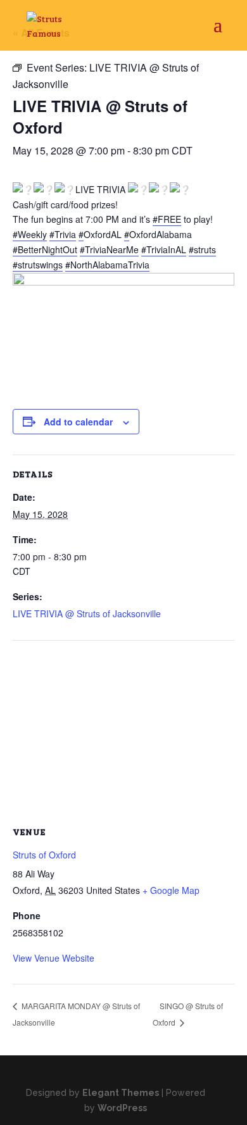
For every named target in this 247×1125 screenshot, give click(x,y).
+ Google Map (171, 890)
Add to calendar (78, 421)
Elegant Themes (120, 1093)
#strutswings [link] (38, 264)
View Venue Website (53, 958)
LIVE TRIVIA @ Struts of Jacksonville (87, 613)
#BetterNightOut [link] (45, 249)
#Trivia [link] (62, 234)
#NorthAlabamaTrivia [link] (107, 264)
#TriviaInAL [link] (163, 249)
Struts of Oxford (44, 854)
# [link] (81, 234)
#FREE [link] (167, 219)
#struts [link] (202, 249)
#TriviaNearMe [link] (109, 249)
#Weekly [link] (30, 234)
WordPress (122, 1108)
